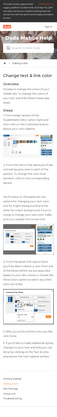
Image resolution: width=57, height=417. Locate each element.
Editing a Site (20, 63)
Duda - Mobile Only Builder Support (4, 63)
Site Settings (10, 388)
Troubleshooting (12, 398)
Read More (45, 4)
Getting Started (12, 378)
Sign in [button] (48, 26)
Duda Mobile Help (28, 38)
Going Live (9, 393)
